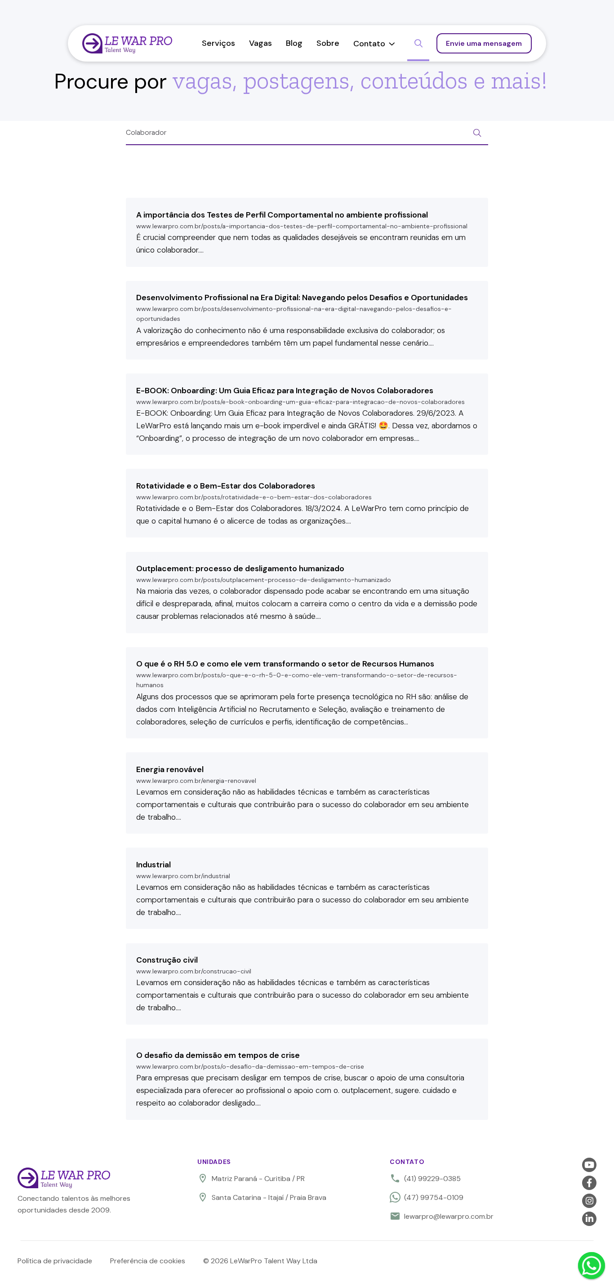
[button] (374, 44)
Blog (294, 43)
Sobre (327, 43)
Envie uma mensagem (484, 43)
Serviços (218, 43)
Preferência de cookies (147, 1261)
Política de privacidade (55, 1261)
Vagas (260, 43)
